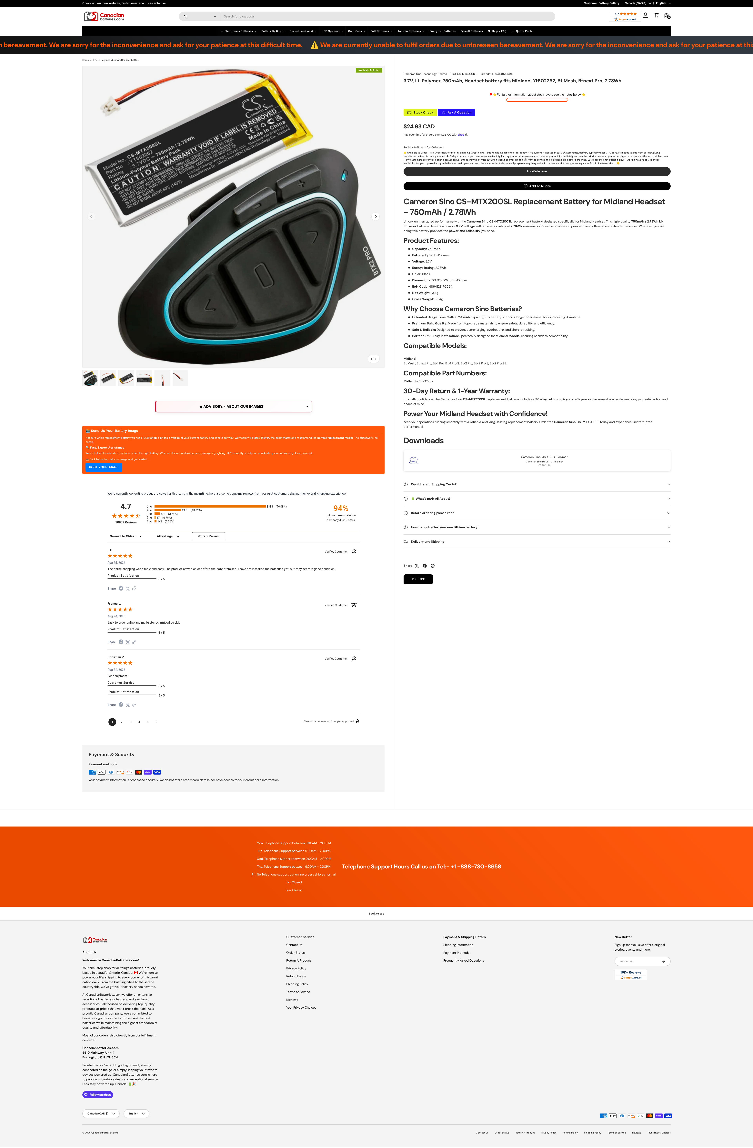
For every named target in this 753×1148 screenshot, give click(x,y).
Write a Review (208, 536)
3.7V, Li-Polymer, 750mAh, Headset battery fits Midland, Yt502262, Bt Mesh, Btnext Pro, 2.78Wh (116, 60)
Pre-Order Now (537, 171)
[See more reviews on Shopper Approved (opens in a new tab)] (134, 588)
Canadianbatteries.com (104, 1132)
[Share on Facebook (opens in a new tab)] (121, 589)
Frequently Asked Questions (463, 960)
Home (85, 60)
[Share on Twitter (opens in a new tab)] (127, 588)
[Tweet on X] (417, 566)
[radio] (233, 506)
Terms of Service (298, 992)
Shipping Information (458, 945)
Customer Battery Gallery (601, 3)
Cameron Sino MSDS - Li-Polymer (544, 457)
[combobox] (367, 16)
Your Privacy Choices (301, 1007)
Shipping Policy (297, 984)
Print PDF (418, 579)
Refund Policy (296, 976)
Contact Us (294, 945)
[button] (656, 15)
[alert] (233, 407)
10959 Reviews (130, 522)
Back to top (376, 913)
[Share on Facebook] (425, 566)
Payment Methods (456, 953)
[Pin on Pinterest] (433, 566)
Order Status (295, 953)
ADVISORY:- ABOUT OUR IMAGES (232, 406)
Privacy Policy (296, 968)
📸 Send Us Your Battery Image (111, 431)
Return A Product (298, 960)
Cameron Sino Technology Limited (425, 74)
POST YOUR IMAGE (104, 467)
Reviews (292, 1000)
